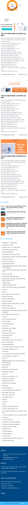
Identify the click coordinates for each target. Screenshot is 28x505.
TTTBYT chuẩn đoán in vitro (10, 408)
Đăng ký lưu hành (7, 301)
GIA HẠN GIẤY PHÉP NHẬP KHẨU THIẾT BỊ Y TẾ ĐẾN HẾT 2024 (15, 218)
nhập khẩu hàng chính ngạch (10, 369)
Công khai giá (6, 282)
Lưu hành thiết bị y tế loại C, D (10, 356)
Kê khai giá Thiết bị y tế (8, 333)
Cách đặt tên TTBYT (7, 245)
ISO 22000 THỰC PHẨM (9, 328)
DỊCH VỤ (4, 292)
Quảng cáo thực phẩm (8, 378)
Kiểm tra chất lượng (7, 342)
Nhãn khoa (5, 367)
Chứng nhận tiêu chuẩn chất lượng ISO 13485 (14, 256)
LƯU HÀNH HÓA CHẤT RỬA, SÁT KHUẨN (13, 353)
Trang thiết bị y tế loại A (6, 483)
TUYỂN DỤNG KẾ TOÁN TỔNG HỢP (16, 212)
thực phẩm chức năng (8, 395)
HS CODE (5, 326)
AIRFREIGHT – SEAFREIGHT (9, 243)
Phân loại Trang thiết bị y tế (9, 376)
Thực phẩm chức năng (8, 392)
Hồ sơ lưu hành (6, 321)
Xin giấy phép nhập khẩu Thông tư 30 (12, 438)
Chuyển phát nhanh (7, 259)
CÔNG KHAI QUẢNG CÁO (9, 285)
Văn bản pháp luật (7, 431)
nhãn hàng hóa (6, 364)
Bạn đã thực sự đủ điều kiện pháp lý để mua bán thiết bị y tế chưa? (16, 206)
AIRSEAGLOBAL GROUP (9, 74)
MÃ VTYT (5, 358)
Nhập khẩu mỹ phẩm (7, 371)
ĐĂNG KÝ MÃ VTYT (7, 306)
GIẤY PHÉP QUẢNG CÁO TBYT (10, 314)
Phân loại (4, 374)
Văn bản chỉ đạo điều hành (9, 426)
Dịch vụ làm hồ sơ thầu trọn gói (10, 294)
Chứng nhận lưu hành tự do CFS (11, 254)
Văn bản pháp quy (7, 433)
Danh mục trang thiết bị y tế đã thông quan (11, 481)
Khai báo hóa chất (7, 335)
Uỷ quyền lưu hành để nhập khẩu (11, 422)
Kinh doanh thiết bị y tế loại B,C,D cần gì (13, 347)
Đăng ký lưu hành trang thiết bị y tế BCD (13, 303)
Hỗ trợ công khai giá (7, 323)
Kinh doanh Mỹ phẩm (8, 344)
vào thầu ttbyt (6, 436)
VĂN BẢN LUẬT (6, 429)
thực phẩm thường (7, 397)
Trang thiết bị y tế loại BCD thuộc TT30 (10, 488)
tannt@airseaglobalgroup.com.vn (10, 457)
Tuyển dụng (5, 417)
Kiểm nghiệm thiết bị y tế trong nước (12, 340)
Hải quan (4, 316)
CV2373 (4, 289)
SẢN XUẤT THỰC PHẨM (9, 383)
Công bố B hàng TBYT (8, 263)
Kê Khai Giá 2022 (7, 330)
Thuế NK (4, 399)
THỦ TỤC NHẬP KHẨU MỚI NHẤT (11, 390)
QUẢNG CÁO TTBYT (7, 381)
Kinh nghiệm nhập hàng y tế (9, 349)
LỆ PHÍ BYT (5, 351)
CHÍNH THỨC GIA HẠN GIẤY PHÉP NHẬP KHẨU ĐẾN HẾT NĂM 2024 (15, 232)
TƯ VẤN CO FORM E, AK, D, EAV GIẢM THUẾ (14, 415)
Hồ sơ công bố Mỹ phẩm (9, 319)
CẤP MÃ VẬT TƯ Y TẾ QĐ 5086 (11, 247)
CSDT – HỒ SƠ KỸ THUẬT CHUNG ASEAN (13, 287)
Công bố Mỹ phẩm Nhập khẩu (10, 276)
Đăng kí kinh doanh (7, 296)
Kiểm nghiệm (5, 337)
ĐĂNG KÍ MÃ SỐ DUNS (8, 299)
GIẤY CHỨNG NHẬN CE (8, 308)
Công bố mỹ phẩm (7, 274)
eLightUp (22, 503)
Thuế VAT (4, 401)
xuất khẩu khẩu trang (8, 440)
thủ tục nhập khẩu (7, 388)
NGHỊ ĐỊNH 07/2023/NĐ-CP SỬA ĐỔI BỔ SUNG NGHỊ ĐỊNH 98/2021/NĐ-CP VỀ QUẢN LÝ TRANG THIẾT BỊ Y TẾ (16, 225)
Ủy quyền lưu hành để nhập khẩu (11, 424)
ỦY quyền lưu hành (7, 419)
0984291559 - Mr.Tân (8, 459)
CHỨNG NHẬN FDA (7, 252)
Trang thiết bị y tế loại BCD (7, 486)
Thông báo (5, 385)
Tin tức (4, 404)
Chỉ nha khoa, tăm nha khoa (9, 249)
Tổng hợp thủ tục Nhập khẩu (10, 406)
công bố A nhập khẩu (8, 261)
